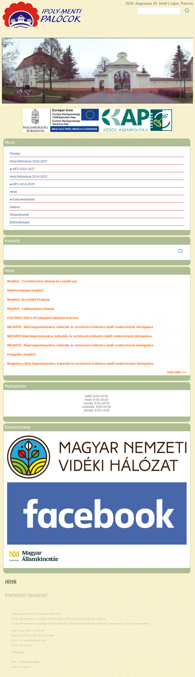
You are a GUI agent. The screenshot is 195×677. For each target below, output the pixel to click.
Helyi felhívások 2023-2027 (28, 161)
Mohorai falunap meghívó (25, 290)
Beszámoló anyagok (22, 645)
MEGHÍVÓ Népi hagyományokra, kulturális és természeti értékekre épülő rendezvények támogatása (79, 336)
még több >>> (177, 372)
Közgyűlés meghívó (21, 354)
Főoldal (15, 154)
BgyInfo (27, 667)
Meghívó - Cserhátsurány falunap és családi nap (42, 281)
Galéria (15, 207)
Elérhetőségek (20, 222)
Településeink (19, 215)
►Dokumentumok (22, 199)
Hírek (13, 192)
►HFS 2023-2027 (22, 169)
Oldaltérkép (17, 652)
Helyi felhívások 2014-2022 (28, 176)
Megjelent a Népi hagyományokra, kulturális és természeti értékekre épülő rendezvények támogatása (80, 363)
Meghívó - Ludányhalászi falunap (30, 309)
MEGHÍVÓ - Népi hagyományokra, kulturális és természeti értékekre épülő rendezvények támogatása (80, 327)
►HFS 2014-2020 (22, 184)
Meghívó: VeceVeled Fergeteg (28, 299)
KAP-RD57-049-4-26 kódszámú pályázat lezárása (42, 318)
